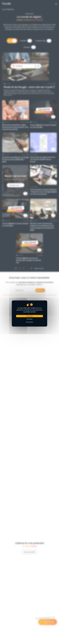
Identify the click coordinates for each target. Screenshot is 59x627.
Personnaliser (29, 322)
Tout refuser (30, 319)
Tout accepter (29, 316)
